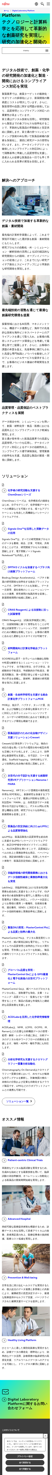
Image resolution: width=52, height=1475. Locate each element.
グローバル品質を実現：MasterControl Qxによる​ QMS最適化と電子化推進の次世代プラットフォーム (28, 976)
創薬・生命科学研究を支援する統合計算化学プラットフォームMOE (28, 696)
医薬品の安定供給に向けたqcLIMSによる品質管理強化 (28, 828)
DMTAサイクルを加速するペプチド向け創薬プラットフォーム (29, 569)
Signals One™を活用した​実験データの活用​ (28, 531)
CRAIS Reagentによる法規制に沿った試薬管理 (28, 612)
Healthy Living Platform (22, 1340)
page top (45, 1427)
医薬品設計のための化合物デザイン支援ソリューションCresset (28, 735)
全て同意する (25, 1469)
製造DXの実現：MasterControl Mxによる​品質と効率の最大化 (29, 929)
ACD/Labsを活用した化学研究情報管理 (28, 1019)
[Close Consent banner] (45, 1436)
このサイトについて (11, 1430)
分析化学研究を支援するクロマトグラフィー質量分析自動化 (28, 1061)
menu (34, 50)
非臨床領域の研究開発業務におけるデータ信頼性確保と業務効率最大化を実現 (28, 877)
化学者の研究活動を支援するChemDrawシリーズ (24, 492)
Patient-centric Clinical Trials (25, 1160)
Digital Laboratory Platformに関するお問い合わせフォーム (28, 1403)
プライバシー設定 (25, 1456)
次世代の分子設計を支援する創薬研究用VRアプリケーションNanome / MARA (28, 780)
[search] (42, 3)
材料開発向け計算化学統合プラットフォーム (28, 650)
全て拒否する (25, 1462)
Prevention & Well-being (22, 1277)
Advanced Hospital (19, 1219)
